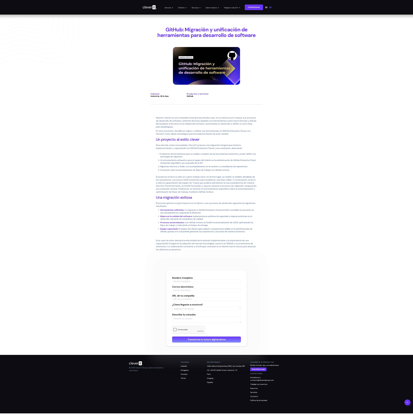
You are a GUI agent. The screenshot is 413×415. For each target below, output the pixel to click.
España (210, 382)
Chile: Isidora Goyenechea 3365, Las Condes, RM (226, 366)
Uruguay (210, 378)
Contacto (254, 396)
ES (266, 7)
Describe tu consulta (184, 314)
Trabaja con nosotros (258, 384)
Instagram (185, 370)
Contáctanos (254, 7)
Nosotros (254, 388)
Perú (209, 374)
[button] (169, 7)
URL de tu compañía (183, 296)
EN (270, 7)
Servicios (168, 8)
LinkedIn (184, 366)
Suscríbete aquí (258, 369)
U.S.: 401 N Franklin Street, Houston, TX (222, 370)
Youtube (184, 374)
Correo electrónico (182, 287)
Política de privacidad (258, 400)
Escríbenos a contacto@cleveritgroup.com (262, 378)
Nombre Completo (182, 278)
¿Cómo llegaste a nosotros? (187, 304)
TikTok (183, 378)
